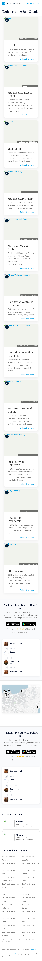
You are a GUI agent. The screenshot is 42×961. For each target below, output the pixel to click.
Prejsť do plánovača (32, 3)
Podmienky (5, 951)
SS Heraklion (15, 570)
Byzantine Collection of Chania (20, 354)
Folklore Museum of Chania (20, 410)
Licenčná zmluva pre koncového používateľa (23, 951)
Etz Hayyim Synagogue (15, 519)
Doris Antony (24, 38)
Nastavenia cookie (27, 953)
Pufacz (25, 86)
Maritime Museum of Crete (20, 247)
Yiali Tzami (14, 148)
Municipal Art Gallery (21, 198)
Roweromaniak (23, 455)
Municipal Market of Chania (20, 94)
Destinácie (34, 949)
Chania (12, 45)
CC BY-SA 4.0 (33, 192)
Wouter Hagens (23, 142)
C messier (25, 192)
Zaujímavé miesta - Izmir (31, 867)
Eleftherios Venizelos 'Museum (20, 303)
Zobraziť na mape (27, 59)
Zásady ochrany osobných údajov (11, 953)
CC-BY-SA (34, 511)
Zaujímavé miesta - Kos (30, 863)
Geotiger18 (24, 295)
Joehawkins (24, 239)
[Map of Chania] (21, 699)
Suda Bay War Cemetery (16, 463)
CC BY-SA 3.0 (33, 38)
